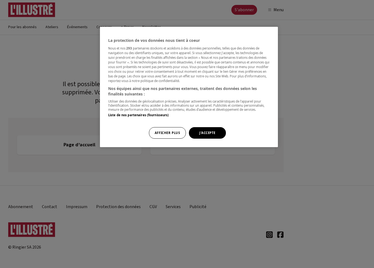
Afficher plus (167, 133)
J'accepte (207, 133)
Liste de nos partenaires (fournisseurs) (138, 115)
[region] (189, 87)
